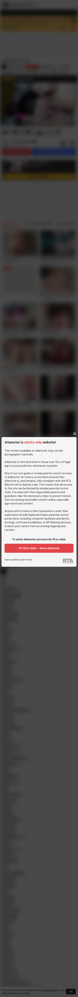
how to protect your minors (18, 560)
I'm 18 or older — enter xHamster (39, 548)
